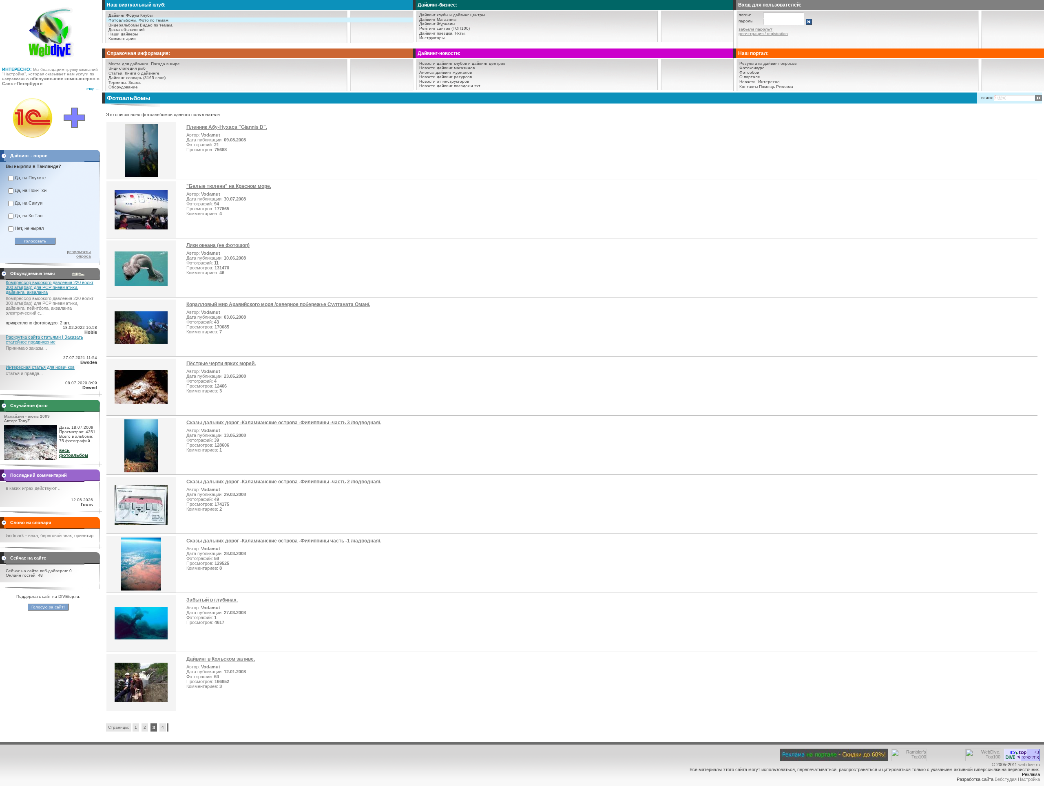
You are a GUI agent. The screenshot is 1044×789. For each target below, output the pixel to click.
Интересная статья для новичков (40, 367)
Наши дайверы (123, 34)
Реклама (784, 86)
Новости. (748, 81)
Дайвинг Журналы (437, 24)
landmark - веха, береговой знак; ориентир (49, 535)
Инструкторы (432, 37)
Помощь (767, 86)
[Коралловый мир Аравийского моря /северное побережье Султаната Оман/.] (141, 342)
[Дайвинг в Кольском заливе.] (141, 700)
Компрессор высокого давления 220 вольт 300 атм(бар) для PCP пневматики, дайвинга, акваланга (49, 287)
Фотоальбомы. (122, 20)
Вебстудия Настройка (1017, 779)
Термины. (117, 82)
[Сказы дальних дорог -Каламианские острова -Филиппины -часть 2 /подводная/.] (141, 523)
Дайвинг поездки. (436, 33)
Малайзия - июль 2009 (27, 416)
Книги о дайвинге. (143, 73)
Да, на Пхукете (30, 177)
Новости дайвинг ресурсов (445, 77)
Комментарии (122, 38)
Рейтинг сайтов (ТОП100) (444, 28)
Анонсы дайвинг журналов (445, 72)
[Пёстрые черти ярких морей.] (141, 402)
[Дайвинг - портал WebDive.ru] (51, 61)
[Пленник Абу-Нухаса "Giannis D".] (141, 175)
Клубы (146, 15)
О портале (749, 77)
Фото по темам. (154, 20)
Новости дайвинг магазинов (447, 68)
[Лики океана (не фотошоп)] (141, 284)
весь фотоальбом (73, 453)
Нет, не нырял (29, 228)
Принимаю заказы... (26, 348)
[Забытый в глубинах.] (141, 637)
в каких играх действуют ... (34, 488)
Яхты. (460, 33)
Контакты (748, 86)
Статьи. (116, 73)
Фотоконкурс (751, 68)
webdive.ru (1029, 764)
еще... (78, 273)
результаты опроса (79, 253)
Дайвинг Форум (123, 15)
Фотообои (749, 72)
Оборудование (123, 87)
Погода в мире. (166, 64)
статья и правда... (24, 373)
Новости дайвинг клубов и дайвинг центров (462, 63)
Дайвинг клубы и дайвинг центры (452, 15)
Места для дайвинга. (129, 64)
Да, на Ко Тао (28, 215)
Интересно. (769, 81)
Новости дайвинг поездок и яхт (449, 86)
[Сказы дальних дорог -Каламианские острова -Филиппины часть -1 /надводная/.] (141, 588)
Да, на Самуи (28, 203)
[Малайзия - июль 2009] (30, 458)
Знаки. (134, 82)
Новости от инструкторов (444, 81)
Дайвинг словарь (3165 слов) (137, 77)
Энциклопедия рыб (127, 68)
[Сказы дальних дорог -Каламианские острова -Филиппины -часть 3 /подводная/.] (141, 470)
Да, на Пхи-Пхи (30, 190)
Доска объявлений (126, 29)
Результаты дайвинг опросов (767, 63)
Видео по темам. (156, 25)
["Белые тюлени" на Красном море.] (141, 227)
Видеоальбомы (123, 25)
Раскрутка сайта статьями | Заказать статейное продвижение (44, 339)
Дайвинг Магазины (437, 19)
